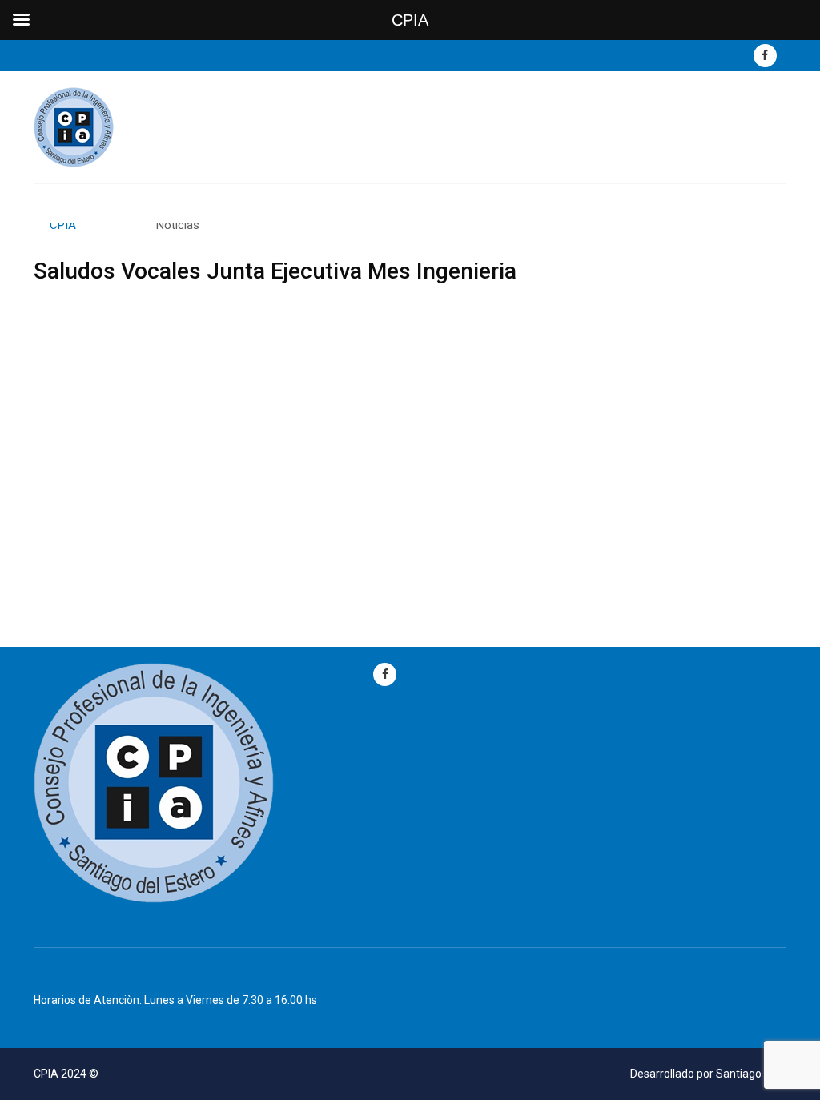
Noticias (177, 225)
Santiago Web (751, 1073)
